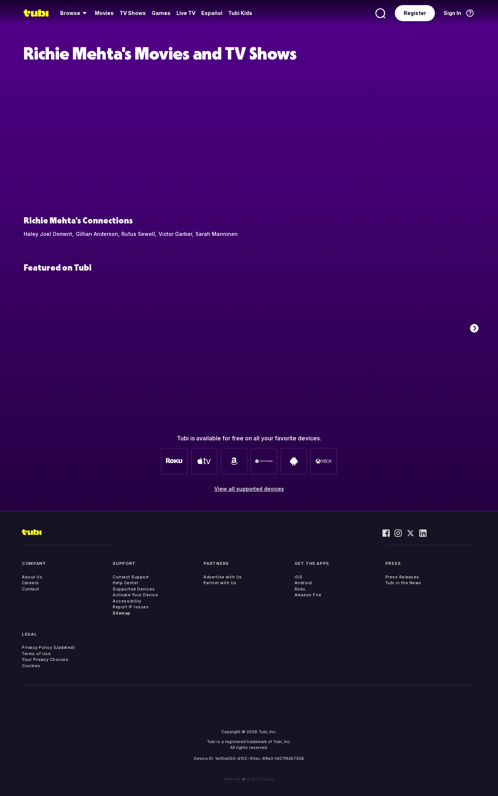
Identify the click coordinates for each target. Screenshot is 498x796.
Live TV (185, 13)
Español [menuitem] (211, 13)
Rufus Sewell (138, 234)
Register (415, 13)
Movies (104, 13)
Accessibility (127, 601)
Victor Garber (175, 234)
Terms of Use (36, 653)
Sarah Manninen (216, 234)
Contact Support (131, 576)
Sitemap (122, 613)
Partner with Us (220, 582)
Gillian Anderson (97, 234)
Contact (30, 589)
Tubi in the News (403, 582)
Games (161, 13)
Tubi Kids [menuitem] (240, 13)
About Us (32, 576)
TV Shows (133, 13)
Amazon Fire (308, 594)
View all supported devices (249, 489)
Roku (300, 589)
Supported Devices (134, 589)
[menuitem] (74, 13)
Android (303, 582)
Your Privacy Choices (45, 659)
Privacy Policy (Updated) (48, 647)
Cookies (31, 665)
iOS (299, 576)
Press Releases (402, 576)
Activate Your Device (135, 594)
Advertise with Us (222, 576)
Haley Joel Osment (48, 234)
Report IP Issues (131, 606)
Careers (30, 582)
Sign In (452, 13)
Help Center (126, 582)
